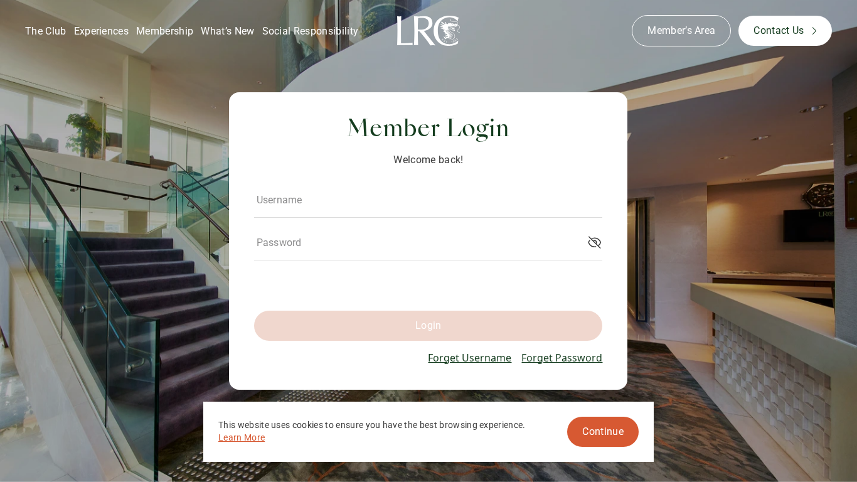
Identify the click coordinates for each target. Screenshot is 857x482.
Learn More (241, 437)
